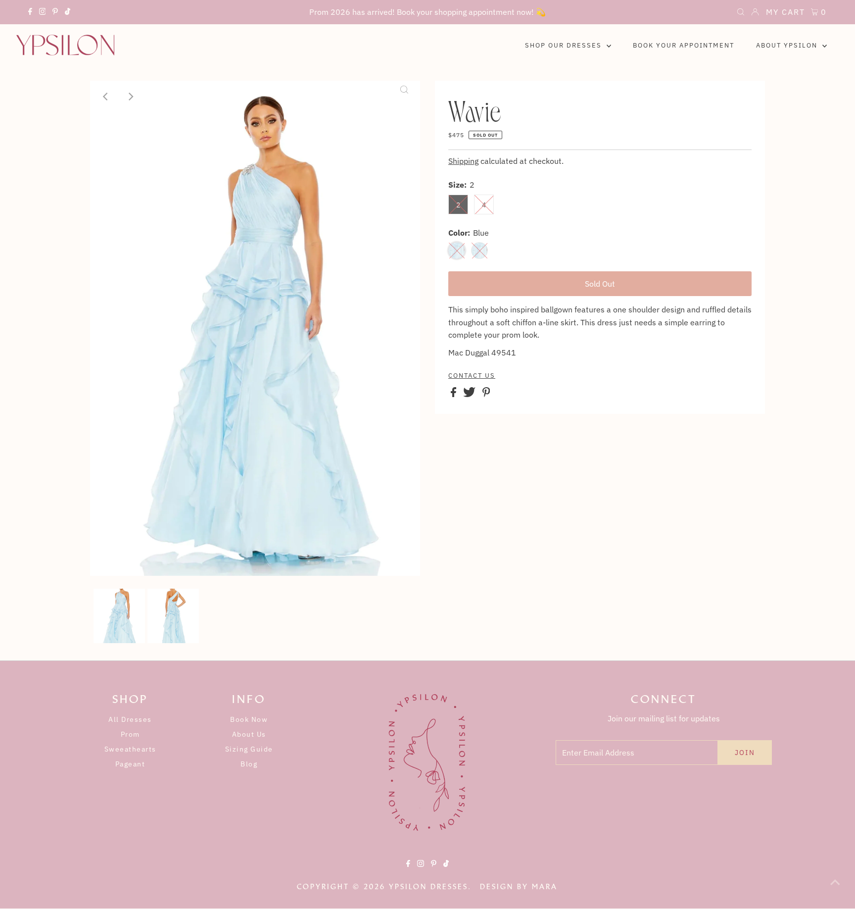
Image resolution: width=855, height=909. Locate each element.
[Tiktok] (67, 13)
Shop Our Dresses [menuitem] (564, 45)
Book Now (249, 719)
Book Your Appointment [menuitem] (683, 45)
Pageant (130, 763)
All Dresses (130, 719)
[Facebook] (30, 13)
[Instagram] (42, 13)
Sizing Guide (249, 749)
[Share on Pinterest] (486, 394)
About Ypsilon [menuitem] (788, 45)
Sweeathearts (130, 749)
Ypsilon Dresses (428, 886)
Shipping (463, 161)
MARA (545, 886)
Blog (248, 763)
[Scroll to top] (835, 889)
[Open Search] (740, 13)
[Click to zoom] (404, 96)
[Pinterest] (55, 13)
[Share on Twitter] (470, 394)
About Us (249, 734)
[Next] (130, 96)
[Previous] (106, 96)
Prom (130, 734)
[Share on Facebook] (454, 394)
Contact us (471, 376)
